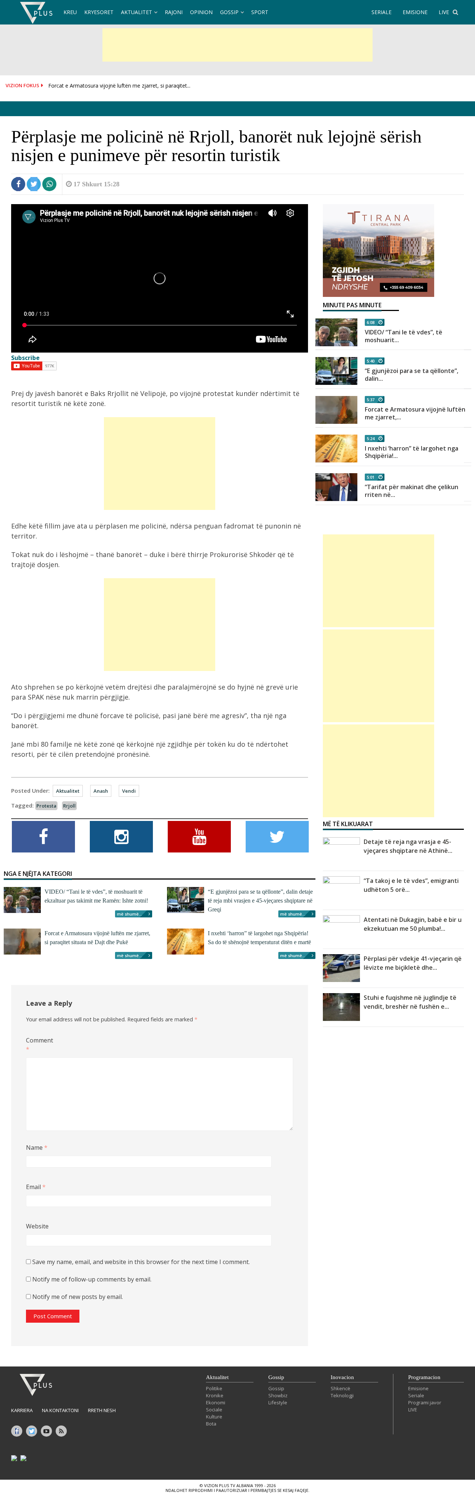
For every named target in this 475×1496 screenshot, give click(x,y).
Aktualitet (136, 12)
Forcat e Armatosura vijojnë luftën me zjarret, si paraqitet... (119, 85)
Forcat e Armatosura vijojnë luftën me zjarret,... (415, 413)
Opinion (201, 12)
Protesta (46, 805)
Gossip (229, 12)
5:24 (370, 438)
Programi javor (424, 1402)
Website (37, 1226)
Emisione (418, 1388)
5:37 (370, 399)
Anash (101, 791)
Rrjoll (69, 805)
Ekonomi (215, 1402)
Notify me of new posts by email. (77, 1297)
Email (36, 1187)
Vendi (129, 791)
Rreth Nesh (102, 1410)
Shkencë (340, 1388)
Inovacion (342, 1377)
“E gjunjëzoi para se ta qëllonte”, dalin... (411, 375)
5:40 (370, 361)
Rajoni (174, 12)
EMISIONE (415, 12)
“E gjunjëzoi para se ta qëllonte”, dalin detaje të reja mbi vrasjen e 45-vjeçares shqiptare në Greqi (260, 900)
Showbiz (278, 1395)
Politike (214, 1388)
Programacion (424, 1377)
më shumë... (129, 914)
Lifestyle (277, 1402)
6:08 (370, 322)
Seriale (416, 1395)
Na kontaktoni (60, 1410)
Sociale (214, 1409)
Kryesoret (99, 12)
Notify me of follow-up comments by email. (91, 1279)
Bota (211, 1423)
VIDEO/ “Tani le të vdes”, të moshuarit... (403, 336)
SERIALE (381, 12)
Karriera (22, 1410)
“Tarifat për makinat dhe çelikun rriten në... (411, 491)
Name (37, 1147)
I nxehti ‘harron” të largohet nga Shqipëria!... (411, 452)
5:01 (370, 477)
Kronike (214, 1395)
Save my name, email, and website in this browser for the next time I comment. (141, 1262)
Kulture (214, 1416)
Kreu (70, 12)
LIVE (444, 12)
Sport (259, 12)
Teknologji (342, 1395)
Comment (38, 1044)
